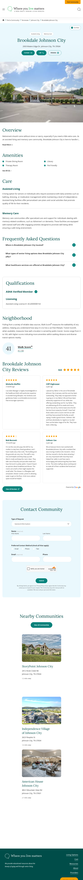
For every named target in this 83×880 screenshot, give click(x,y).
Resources (74, 863)
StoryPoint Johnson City (37, 666)
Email (16, 549)
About (75, 868)
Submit (41, 581)
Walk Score (25, 347)
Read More (6, 145)
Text (37, 549)
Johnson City (35, 20)
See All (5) (6, 171)
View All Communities (41, 625)
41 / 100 (21, 351)
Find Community (73, 2)
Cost (76, 859)
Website (53, 53)
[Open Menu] (3, 9)
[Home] (3, 20)
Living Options (72, 855)
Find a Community (13, 20)
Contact (26, 53)
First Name (15, 533)
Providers (74, 872)
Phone (27, 549)
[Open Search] (79, 9)
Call (40, 53)
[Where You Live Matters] (26, 9)
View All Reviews (11, 489)
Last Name (46, 533)
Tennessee (25, 20)
